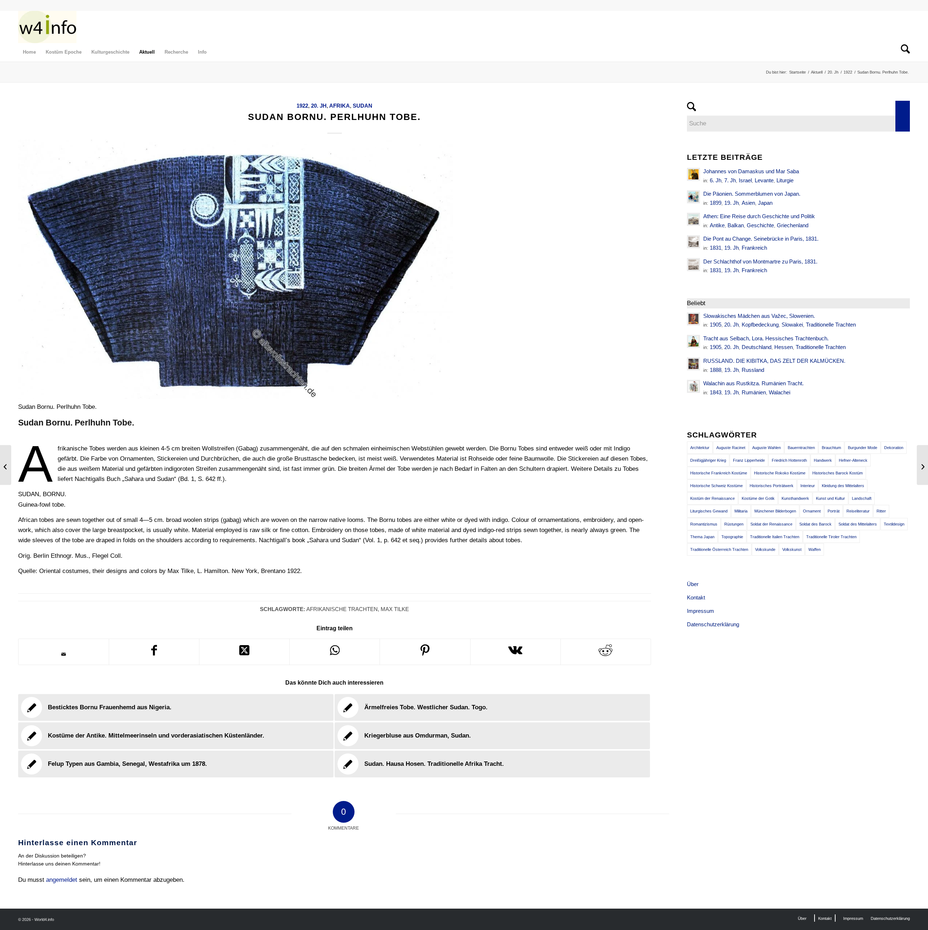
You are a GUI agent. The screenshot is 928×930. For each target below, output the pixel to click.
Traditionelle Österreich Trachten (719, 549)
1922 (302, 106)
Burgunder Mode (862, 447)
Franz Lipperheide (749, 460)
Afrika (339, 106)
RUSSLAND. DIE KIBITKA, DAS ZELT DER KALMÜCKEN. (774, 361)
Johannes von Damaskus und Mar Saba (751, 171)
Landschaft (861, 498)
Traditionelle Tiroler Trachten (831, 537)
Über (693, 584)
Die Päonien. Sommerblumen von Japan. (751, 194)
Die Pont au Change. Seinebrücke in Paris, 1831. (761, 239)
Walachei (779, 392)
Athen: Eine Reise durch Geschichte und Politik (759, 216)
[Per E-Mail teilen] (63, 654)
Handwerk (823, 460)
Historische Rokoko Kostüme (779, 473)
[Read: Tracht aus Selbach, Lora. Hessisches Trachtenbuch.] (693, 341)
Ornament (812, 511)
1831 (715, 248)
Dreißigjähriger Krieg (708, 460)
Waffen (814, 549)
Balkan (736, 225)
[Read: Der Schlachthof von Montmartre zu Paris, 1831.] (693, 264)
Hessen (783, 347)
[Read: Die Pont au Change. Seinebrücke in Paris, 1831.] (693, 241)
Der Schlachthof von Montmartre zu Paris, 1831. (760, 261)
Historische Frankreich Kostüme (718, 473)
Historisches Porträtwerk (772, 485)
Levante (764, 180)
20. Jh (319, 106)
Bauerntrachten (801, 447)
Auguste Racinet (730, 447)
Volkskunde (765, 549)
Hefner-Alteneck (853, 460)
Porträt (834, 511)
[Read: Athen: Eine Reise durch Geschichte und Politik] (693, 219)
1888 (715, 370)
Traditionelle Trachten (831, 324)
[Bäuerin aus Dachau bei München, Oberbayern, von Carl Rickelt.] (5, 465)
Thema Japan (702, 537)
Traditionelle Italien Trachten (774, 537)
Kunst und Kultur (830, 498)
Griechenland (792, 225)
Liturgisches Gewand (709, 511)
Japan (765, 203)
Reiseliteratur (858, 511)
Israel (745, 180)
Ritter (881, 511)
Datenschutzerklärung (713, 624)
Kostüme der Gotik (758, 498)
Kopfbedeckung (760, 324)
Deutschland (756, 347)
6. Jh (715, 180)
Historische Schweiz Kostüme (716, 485)
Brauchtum (831, 447)
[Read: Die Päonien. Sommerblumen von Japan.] (693, 196)
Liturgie (785, 180)
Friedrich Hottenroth (789, 460)
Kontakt (696, 597)
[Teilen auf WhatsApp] (335, 652)
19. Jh (731, 203)
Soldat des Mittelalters (857, 524)
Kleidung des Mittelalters (843, 485)
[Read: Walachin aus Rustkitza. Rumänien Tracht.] (693, 386)
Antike (717, 225)
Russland (753, 370)
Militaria (740, 511)
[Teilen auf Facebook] (154, 652)
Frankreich (754, 248)
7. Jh (730, 180)
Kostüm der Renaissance (712, 498)
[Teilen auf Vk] (515, 652)
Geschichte (760, 225)
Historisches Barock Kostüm (837, 473)
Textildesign (894, 524)
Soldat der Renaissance (771, 524)
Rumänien (754, 392)
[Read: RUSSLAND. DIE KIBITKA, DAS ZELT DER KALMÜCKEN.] (693, 363)
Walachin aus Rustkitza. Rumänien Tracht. (753, 383)
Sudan (362, 106)
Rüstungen (733, 524)
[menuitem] (29, 52)
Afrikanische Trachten (342, 609)
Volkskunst (791, 549)
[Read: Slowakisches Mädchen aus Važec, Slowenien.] (693, 318)
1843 (715, 392)
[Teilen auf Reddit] (606, 652)
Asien (748, 203)
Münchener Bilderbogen (775, 511)
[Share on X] (244, 652)
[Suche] (903, 52)
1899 (715, 203)
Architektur (699, 447)
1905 (715, 324)
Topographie (732, 537)
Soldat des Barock (815, 524)
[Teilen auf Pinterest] (425, 652)
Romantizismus (703, 524)
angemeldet (61, 879)
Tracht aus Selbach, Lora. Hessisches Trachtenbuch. (766, 338)
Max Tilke (395, 609)
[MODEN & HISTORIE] (47, 27)
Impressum (700, 611)
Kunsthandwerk (795, 498)
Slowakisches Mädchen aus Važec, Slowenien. (759, 316)
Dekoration (893, 447)
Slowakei (792, 324)
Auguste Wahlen (766, 447)
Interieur (807, 485)
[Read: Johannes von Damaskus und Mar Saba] (693, 174)
